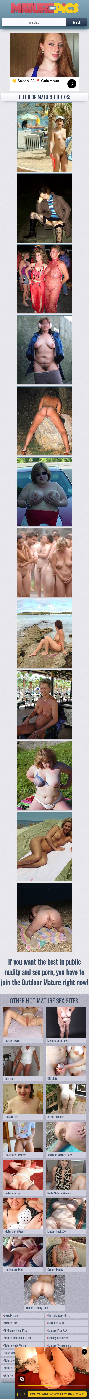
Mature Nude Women (15, 1345)
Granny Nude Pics (58, 1337)
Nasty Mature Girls (59, 1315)
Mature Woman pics (59, 1345)
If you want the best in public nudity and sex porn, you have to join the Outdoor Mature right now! (44, 971)
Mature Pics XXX (57, 1330)
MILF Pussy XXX (57, 1323)
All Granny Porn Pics (15, 1330)
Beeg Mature (11, 1315)
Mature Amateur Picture (17, 1337)
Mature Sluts (11, 1323)
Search (77, 22)
